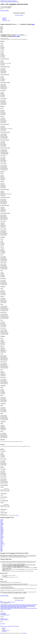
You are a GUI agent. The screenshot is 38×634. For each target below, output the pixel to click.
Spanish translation (28, 604)
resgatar (1, 522)
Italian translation (34, 604)
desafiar (1, 549)
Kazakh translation (23, 605)
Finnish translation (10, 607)
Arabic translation (10, 605)
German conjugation (17, 608)
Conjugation (11, 1)
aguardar (1, 530)
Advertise (4, 631)
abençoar (1, 541)
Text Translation (2, 613)
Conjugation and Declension (4, 614)
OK (1, 633)
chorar (1, 534)
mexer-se (1, 520)
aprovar (1, 525)
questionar (2, 537)
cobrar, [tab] (6, 20)
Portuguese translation (7, 606)
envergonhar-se (2, 543)
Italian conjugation (23, 608)
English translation (3, 604)
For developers (2, 623)
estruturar (1, 519)
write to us (17, 515)
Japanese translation (23, 607)
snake (33, 24)
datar (1, 546)
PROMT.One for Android (4, 619)
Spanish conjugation (3, 608)
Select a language (3, 602)
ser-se (1, 544)
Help (4, 629)
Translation (2, 1)
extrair (1, 521)
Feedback (4, 628)
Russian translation (9, 604)
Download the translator (4, 10)
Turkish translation (19, 606)
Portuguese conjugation (30, 608)
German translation (16, 604)
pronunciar (2, 536)
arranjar (1, 547)
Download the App (6, 630)
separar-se (2, 523)
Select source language (4, 6)
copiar (1, 535)
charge (14, 36)
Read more (24, 633)
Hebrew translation (17, 605)
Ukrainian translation (3, 607)
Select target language (4, 7)
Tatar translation (13, 606)
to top (1, 601)
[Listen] (17, 24)
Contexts (5, 1)
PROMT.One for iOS (3, 618)
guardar (1, 528)
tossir (1, 548)
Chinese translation (29, 605)
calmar (1, 539)
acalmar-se (2, 531)
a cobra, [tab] (4, 18)
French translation (22, 604)
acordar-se (2, 545)
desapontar (2, 529)
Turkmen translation (26, 606)
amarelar (1, 532)
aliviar (1, 526)
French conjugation (7, 609)
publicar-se (2, 527)
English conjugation (10, 608)
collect (18, 36)
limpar (1, 550)
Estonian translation (16, 607)
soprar (1, 538)
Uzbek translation (32, 606)
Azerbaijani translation (3, 605)
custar (1, 540)
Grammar (17, 1)
